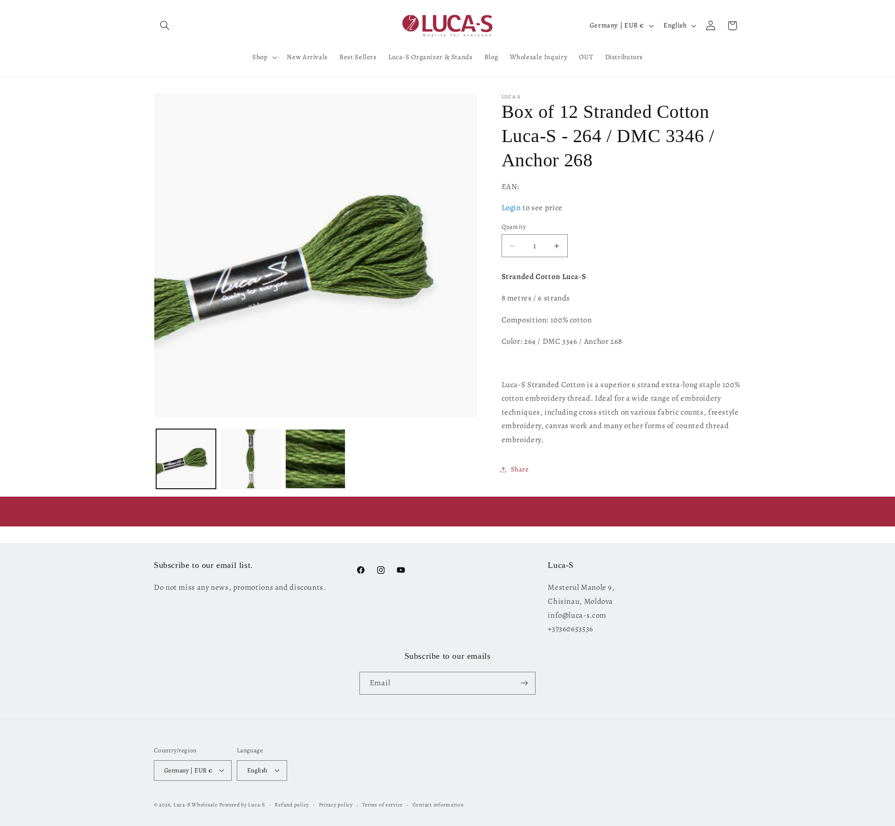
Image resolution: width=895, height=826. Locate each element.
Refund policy (292, 804)
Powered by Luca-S (242, 804)
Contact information (438, 804)
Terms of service (382, 804)
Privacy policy (336, 804)
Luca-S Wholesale (195, 804)
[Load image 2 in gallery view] (251, 459)
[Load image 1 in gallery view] (186, 459)
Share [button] (520, 469)
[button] (164, 25)
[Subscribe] (524, 682)
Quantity (514, 226)
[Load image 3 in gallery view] (315, 459)
